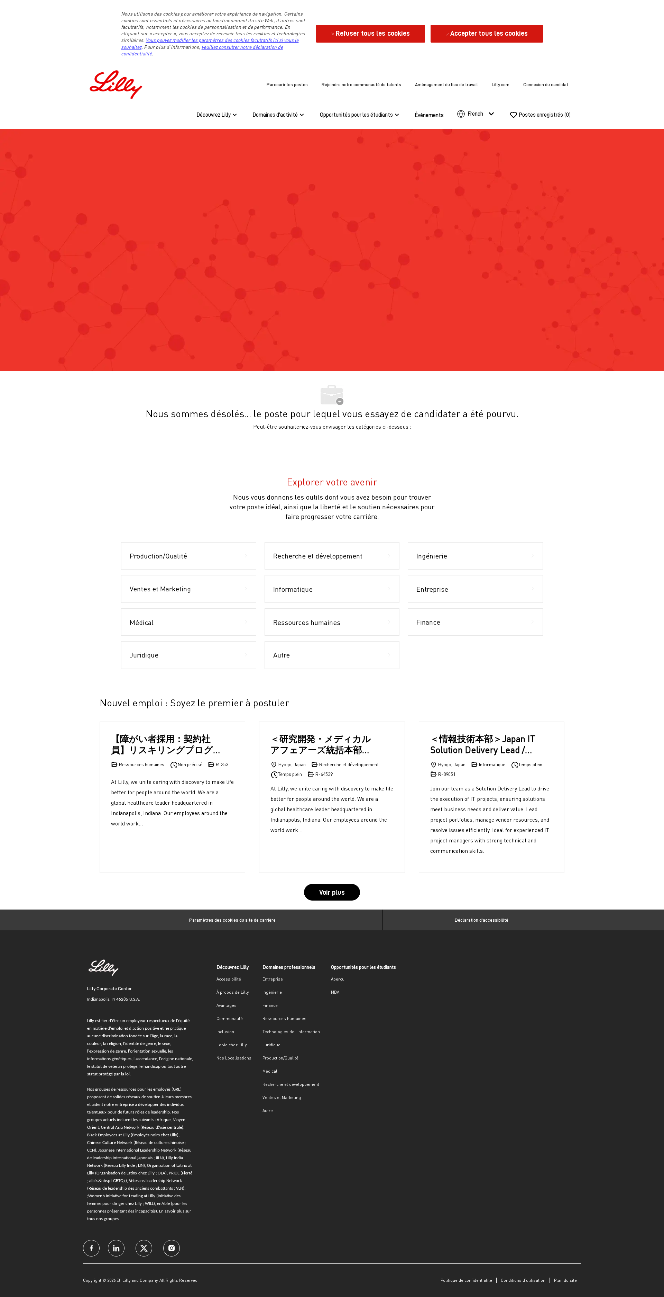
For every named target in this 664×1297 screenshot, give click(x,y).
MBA (335, 992)
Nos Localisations (233, 1058)
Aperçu (337, 979)
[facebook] (91, 1248)
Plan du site (565, 1280)
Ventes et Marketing (281, 1097)
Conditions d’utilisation (523, 1280)
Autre (267, 1110)
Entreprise (272, 979)
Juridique (271, 1044)
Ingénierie (272, 992)
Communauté (229, 1018)
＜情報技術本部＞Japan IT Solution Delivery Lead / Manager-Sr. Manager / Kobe (482, 744)
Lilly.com (500, 84)
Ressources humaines (284, 1018)
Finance (270, 1005)
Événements (429, 115)
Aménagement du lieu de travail (446, 84)
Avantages (226, 1005)
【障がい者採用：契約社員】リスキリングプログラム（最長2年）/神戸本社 (165, 744)
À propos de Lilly (232, 992)
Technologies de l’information (291, 1031)
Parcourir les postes (287, 84)
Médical (269, 1071)
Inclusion (225, 1031)
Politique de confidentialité (466, 1280)
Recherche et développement (290, 1084)
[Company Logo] (117, 83)
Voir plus (332, 892)
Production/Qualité (280, 1058)
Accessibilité (228, 979)
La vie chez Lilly (231, 1044)
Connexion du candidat (545, 84)
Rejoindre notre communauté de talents (361, 84)
